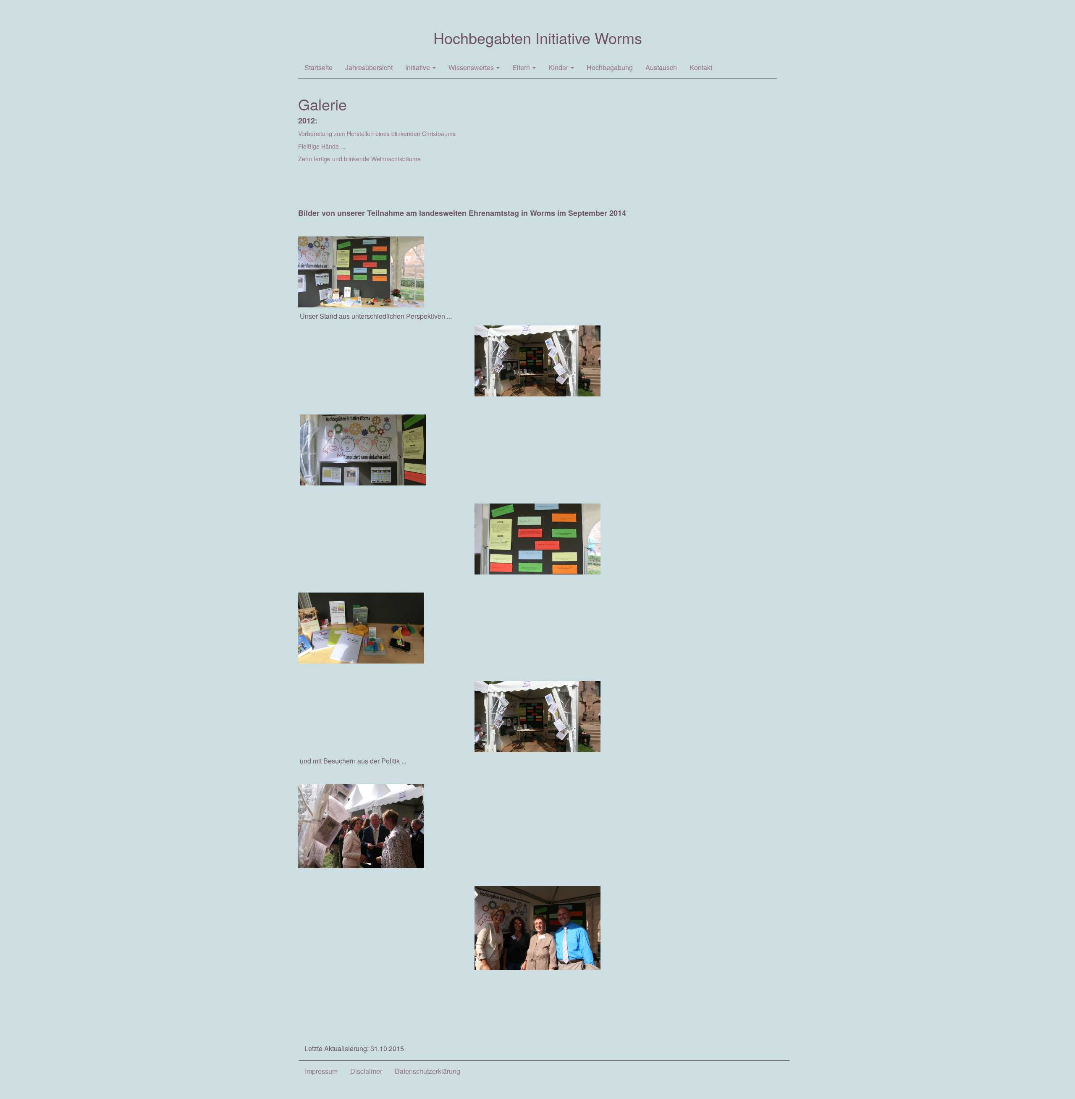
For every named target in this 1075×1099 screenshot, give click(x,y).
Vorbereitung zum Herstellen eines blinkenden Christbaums (377, 133)
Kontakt (701, 67)
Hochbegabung (610, 67)
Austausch (661, 67)
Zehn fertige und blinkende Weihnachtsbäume (359, 159)
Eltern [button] (522, 67)
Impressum (321, 1071)
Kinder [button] (559, 67)
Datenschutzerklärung (427, 1071)
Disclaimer (366, 1071)
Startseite (318, 67)
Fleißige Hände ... (322, 146)
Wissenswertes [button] (472, 67)
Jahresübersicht (369, 67)
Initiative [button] (418, 67)
